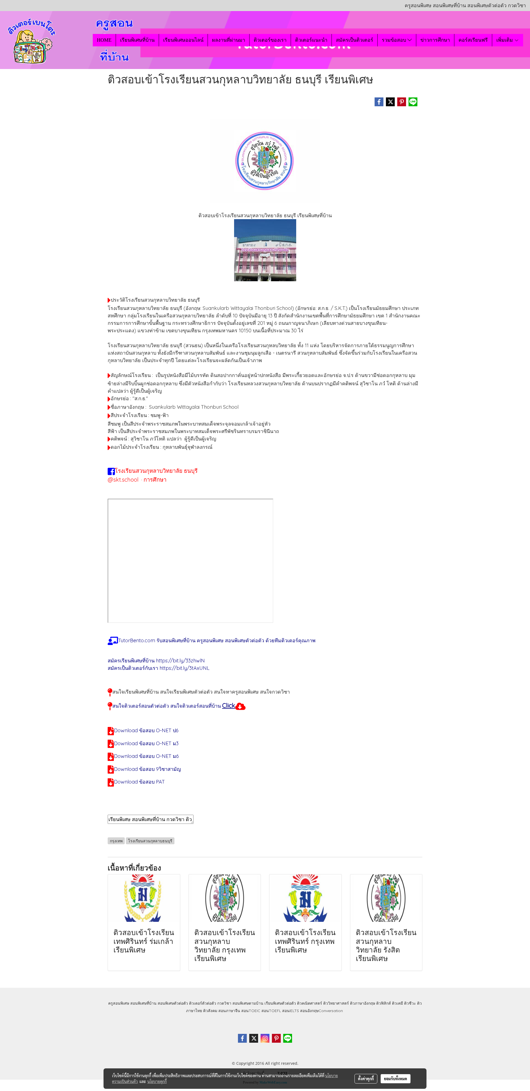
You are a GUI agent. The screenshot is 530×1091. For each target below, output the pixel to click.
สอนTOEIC (250, 1010)
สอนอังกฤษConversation (321, 1010)
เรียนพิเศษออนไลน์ (183, 40)
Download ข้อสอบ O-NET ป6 (146, 730)
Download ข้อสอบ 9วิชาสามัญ (147, 769)
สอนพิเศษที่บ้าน (143, 1003)
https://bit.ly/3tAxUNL (185, 668)
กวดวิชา (224, 1003)
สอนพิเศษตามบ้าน (247, 1003)
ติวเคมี (397, 1003)
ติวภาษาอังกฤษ (362, 1003)
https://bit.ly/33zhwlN (180, 660)
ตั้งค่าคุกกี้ (366, 1078)
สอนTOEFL (271, 1010)
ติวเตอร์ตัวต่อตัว (202, 1003)
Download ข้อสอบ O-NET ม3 (146, 743)
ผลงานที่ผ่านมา (228, 40)
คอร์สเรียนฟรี (473, 40)
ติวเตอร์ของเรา (270, 40)
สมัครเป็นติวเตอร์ (354, 40)
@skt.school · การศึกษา (137, 479)
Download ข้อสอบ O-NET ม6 (146, 756)
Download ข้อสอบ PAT (139, 782)
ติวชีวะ (410, 1003)
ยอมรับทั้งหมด (395, 1078)
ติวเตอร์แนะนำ (311, 40)
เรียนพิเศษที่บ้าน (137, 40)
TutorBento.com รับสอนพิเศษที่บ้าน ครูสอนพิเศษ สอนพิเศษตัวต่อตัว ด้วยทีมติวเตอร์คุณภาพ (217, 640)
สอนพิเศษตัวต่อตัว (173, 1003)
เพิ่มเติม (505, 40)
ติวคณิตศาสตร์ (309, 1003)
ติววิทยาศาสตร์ (336, 1003)
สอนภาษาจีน (229, 1010)
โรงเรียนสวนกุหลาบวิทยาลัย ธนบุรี (156, 470)
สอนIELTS (290, 1010)
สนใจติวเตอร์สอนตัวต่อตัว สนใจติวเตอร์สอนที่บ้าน (166, 706)
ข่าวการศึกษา (435, 40)
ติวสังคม (210, 1010)
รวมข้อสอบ (394, 40)
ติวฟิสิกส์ (383, 1003)
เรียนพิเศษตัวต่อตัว (280, 1003)
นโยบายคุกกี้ (157, 1081)
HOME (104, 40)
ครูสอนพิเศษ (118, 1003)
